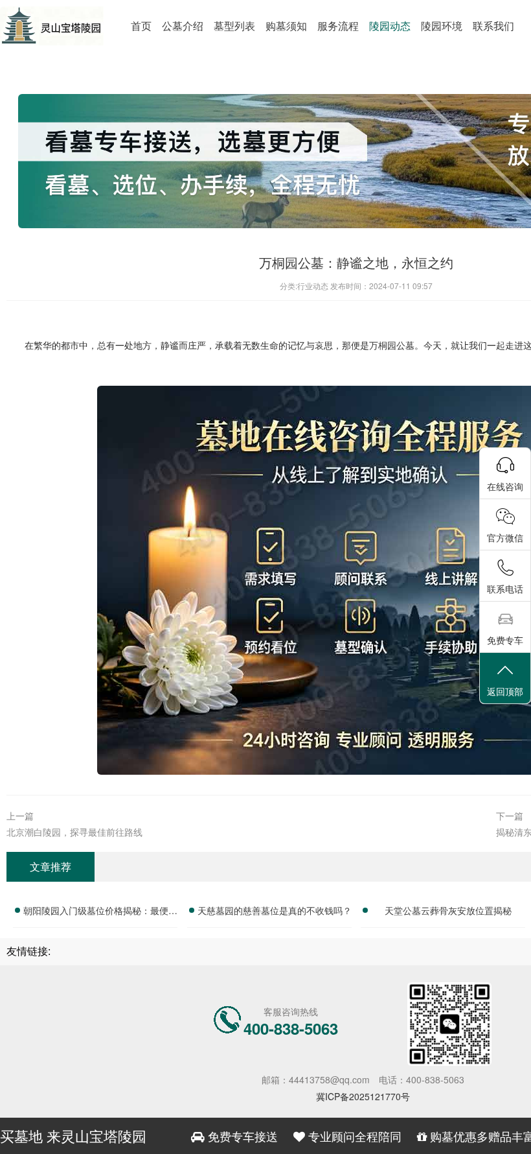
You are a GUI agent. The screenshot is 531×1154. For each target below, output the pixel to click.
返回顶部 (505, 691)
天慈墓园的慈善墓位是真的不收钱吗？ (275, 910)
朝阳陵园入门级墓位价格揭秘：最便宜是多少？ (100, 912)
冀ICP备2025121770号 (363, 1096)
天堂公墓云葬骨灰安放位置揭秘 (448, 910)
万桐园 (382, 344)
